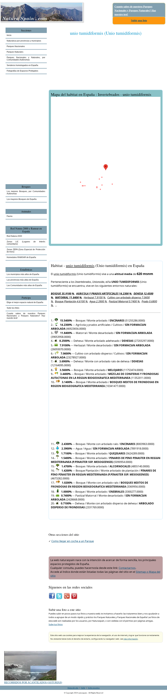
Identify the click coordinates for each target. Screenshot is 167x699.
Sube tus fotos (56, 624)
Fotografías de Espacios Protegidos (22, 71)
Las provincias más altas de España (23, 280)
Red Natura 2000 (14, 236)
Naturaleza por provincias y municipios (24, 41)
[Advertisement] (106, 65)
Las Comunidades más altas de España (24, 285)
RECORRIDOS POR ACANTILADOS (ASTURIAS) (33, 682)
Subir (83, 687)
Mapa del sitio (73, 687)
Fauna (9, 216)
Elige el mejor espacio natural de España (25, 302)
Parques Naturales (15, 52)
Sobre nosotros (94, 687)
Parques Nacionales (16, 46)
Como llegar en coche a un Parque (72, 541)
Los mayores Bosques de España (22, 199)
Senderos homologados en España (22, 65)
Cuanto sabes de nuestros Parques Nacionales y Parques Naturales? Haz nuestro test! (135, 10)
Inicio (9, 35)
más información (130, 639)
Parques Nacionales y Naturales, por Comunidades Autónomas (26, 58)
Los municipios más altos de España (23, 274)
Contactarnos (127, 568)
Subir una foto (139, 20)
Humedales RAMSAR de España (21, 257)
